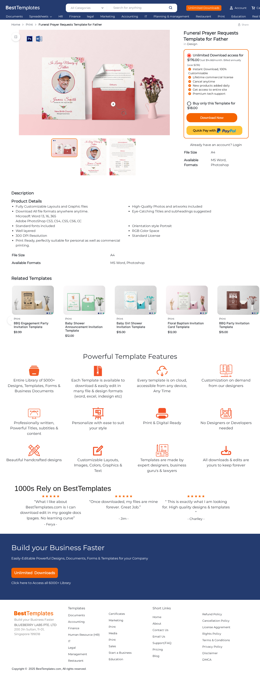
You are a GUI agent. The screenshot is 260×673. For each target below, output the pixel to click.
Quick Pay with (205, 130)
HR (60, 16)
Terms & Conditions (216, 640)
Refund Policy (212, 614)
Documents (14, 16)
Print (221, 16)
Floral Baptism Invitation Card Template (186, 325)
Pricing (158, 649)
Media (113, 633)
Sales (112, 646)
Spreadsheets (38, 16)
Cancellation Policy (216, 621)
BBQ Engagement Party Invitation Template (31, 325)
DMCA (206, 659)
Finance (74, 16)
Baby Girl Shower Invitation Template (131, 325)
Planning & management (171, 16)
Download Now (211, 118)
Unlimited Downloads (203, 8)
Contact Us (160, 630)
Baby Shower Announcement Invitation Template (84, 326)
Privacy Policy (212, 646)
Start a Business (120, 653)
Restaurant (203, 16)
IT (146, 16)
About (157, 623)
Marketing (107, 16)
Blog (156, 656)
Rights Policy (211, 633)
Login (237, 145)
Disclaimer (210, 653)
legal (90, 16)
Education (238, 16)
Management (77, 654)
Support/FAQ (162, 643)
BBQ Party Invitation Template (234, 325)
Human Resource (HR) (84, 635)
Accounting (129, 16)
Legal (72, 647)
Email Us (159, 636)
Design (192, 44)
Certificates (117, 614)
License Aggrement (216, 627)
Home (15, 24)
